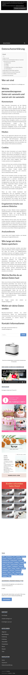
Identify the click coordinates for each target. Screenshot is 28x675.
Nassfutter (21, 566)
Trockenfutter (5, 574)
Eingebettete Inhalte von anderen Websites (14, 67)
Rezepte (18, 568)
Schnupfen (23, 568)
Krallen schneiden (14, 564)
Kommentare (8, 62)
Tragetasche (18, 572)
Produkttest (4, 568)
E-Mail (3, 588)
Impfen (3, 564)
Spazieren (4, 572)
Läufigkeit (9, 566)
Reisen (3, 646)
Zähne (9, 576)
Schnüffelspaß (5, 570)
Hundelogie (8, 671)
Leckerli (4, 566)
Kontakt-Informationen (8, 75)
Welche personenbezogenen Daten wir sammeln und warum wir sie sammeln (13, 60)
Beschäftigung (9, 556)
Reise (9, 568)
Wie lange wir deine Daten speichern (11, 70)
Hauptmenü (7, 43)
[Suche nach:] (14, 334)
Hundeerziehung (13, 560)
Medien (7, 64)
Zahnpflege (4, 576)
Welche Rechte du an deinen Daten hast (11, 72)
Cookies (7, 65)
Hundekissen (22, 562)
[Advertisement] (14, 27)
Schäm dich (11, 570)
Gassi (14, 558)
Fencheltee (10, 558)
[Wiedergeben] (3, 382)
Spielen (9, 572)
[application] (14, 376)
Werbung (20, 574)
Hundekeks (16, 562)
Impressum (4, 662)
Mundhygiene (15, 566)
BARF (3, 556)
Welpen (15, 574)
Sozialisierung (18, 570)
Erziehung (4, 558)
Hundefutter (20, 560)
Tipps (13, 572)
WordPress (10, 673)
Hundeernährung (5, 560)
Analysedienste (9, 68)
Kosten (8, 564)
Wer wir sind (6, 58)
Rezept (13, 568)
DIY (14, 556)
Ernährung (23, 556)
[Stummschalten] (22, 382)
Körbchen (21, 564)
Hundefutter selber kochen (7, 562)
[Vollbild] (24, 382)
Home (3, 660)
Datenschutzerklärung (16, 595)
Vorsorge (11, 574)
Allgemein (4, 631)
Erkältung (18, 556)
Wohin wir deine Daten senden (9, 73)
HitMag (14, 673)
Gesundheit (19, 558)
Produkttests (5, 644)
